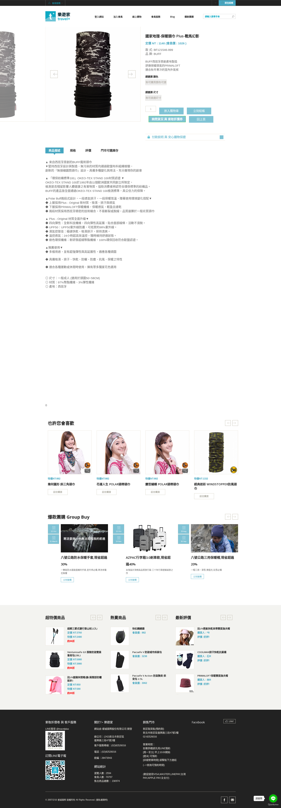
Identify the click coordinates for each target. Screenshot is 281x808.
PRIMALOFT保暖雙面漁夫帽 (212, 675)
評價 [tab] (88, 150)
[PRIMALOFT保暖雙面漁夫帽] (185, 683)
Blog (172, 16)
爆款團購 (189, 16)
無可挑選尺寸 (153, 98)
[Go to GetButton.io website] (273, 805)
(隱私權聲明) (102, 800)
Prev (54, 74)
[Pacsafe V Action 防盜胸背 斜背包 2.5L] (120, 683)
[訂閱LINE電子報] (67, 770)
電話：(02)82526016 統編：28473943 (105, 754)
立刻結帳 (199, 111)
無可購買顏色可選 (156, 82)
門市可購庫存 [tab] (109, 150)
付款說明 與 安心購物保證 (169, 137)
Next (132, 74)
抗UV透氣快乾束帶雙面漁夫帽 (213, 628)
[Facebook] (224, 800)
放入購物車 (171, 111)
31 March (53, 541)
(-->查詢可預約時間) (154, 765)
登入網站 (99, 16)
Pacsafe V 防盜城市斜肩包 (147, 652)
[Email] (232, 800)
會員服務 (155, 16)
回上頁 (201, 119)
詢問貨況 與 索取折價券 (167, 119)
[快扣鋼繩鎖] (120, 636)
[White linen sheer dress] (70, 452)
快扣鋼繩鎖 (138, 628)
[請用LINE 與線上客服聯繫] (67, 740)
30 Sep (183, 541)
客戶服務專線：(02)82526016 (110, 745)
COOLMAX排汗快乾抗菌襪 (211, 652)
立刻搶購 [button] (67, 579)
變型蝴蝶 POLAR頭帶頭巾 (162, 484)
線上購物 (136, 16)
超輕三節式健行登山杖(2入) (82, 628)
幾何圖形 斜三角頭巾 (61, 484)
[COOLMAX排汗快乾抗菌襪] (185, 660)
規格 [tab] (73, 150)
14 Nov (118, 541)
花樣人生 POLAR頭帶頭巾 (113, 484)
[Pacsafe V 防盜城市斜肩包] (120, 660)
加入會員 (118, 16)
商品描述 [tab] (54, 150)
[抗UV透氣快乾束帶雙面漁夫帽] (185, 636)
